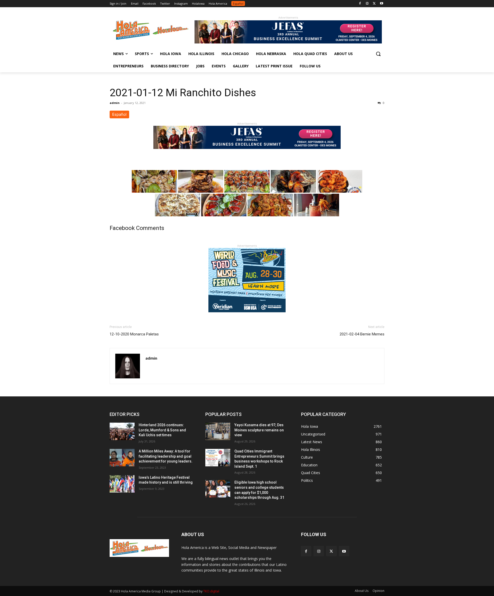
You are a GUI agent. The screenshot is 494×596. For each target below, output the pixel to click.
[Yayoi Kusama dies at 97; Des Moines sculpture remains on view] (217, 431)
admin (115, 103)
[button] (378, 54)
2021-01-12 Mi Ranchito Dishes (183, 92)
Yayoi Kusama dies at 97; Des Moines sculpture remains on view (259, 430)
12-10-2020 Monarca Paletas (134, 334)
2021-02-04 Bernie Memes (362, 334)
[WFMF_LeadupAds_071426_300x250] (247, 316)
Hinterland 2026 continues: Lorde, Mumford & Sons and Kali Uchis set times (162, 430)
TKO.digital (211, 591)
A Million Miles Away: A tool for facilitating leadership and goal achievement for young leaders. (165, 456)
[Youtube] (381, 4)
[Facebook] (360, 4)
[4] (288, 42)
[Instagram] (367, 4)
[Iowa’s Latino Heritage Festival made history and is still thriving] (122, 484)
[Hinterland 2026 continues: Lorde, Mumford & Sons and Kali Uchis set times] (122, 431)
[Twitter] (374, 4)
